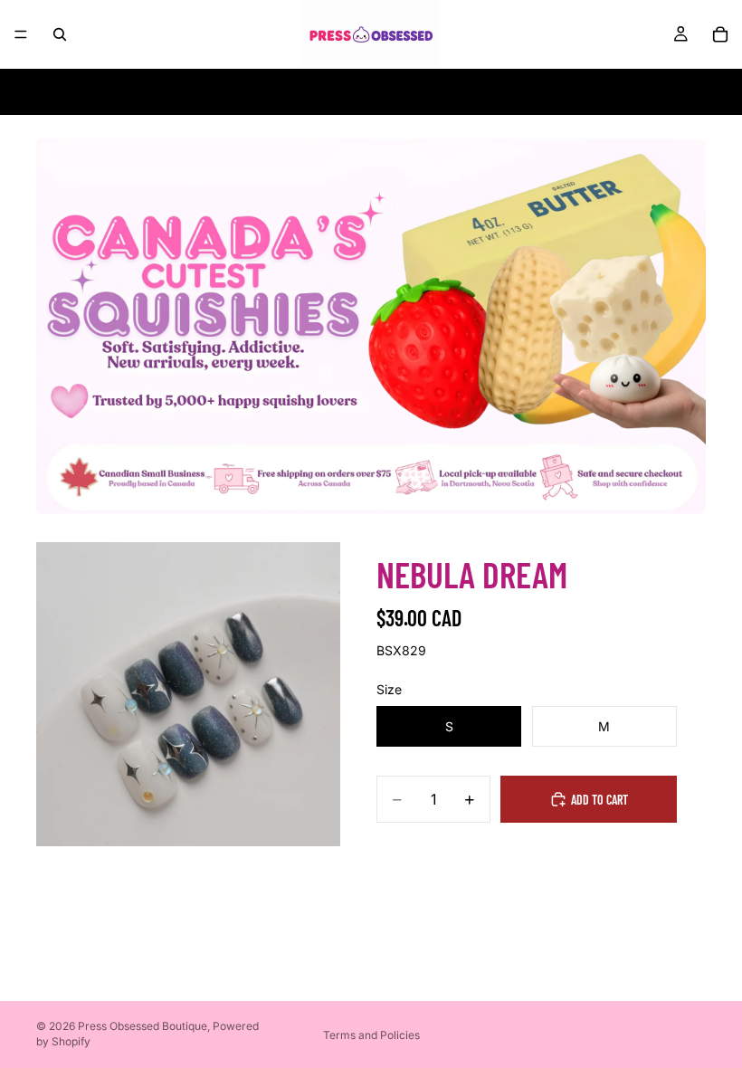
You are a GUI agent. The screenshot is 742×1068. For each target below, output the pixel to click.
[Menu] (21, 34)
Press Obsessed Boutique (142, 1026)
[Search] (60, 34)
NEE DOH (156, 92)
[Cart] (720, 34)
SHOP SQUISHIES (251, 92)
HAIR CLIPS (471, 92)
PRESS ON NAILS (370, 92)
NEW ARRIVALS (566, 92)
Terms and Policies (371, 1035)
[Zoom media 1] (188, 694)
